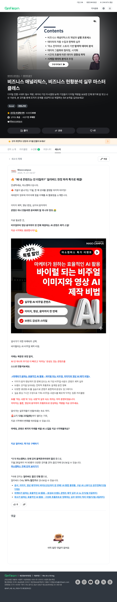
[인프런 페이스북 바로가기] (97, 582)
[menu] (109, 8)
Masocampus (16, 121)
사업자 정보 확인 (49, 580)
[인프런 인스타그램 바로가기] (84, 582)
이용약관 (37, 576)
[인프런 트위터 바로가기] (103, 582)
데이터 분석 (27, 76)
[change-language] (103, 8)
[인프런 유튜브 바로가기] (90, 582)
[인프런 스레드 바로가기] (110, 582)
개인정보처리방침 (25, 576)
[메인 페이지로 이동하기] (11, 575)
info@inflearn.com (62, 582)
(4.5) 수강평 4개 (17, 113)
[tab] (11, 149)
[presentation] (58, 64)
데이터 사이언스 (13, 76)
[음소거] (94, 21)
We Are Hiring (48, 576)
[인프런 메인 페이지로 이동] (12, 8)
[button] (58, 43)
